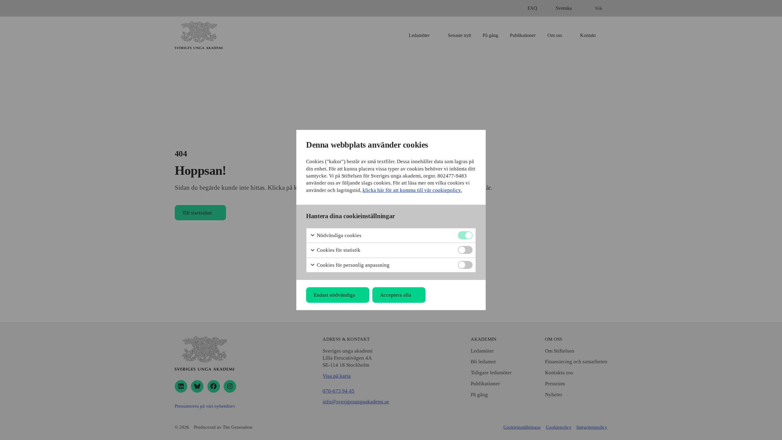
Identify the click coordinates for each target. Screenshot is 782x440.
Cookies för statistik (338, 250)
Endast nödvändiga (334, 295)
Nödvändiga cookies (338, 235)
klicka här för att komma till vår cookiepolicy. (412, 190)
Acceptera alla (395, 295)
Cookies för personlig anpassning (352, 265)
